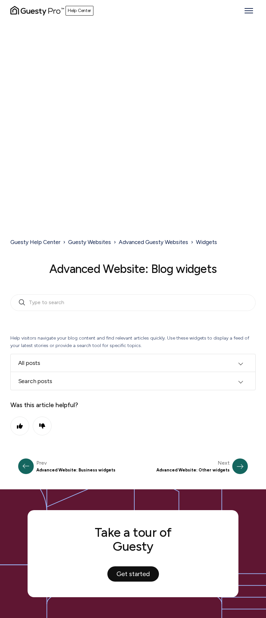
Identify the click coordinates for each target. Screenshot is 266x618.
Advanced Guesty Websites (153, 242)
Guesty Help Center (35, 242)
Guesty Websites (89, 242)
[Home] (37, 11)
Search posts (35, 381)
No (42, 426)
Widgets (206, 242)
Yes (19, 426)
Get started (133, 574)
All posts (29, 363)
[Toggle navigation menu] (249, 10)
